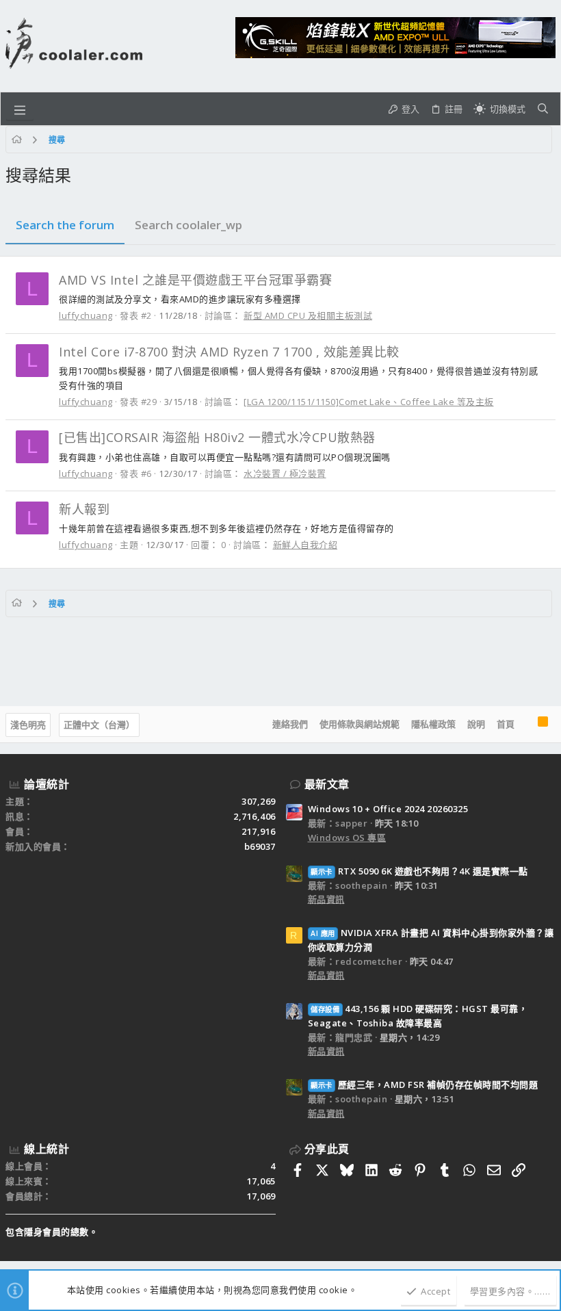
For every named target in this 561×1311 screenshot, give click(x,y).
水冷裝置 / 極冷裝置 (285, 473)
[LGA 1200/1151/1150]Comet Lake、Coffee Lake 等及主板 (369, 401)
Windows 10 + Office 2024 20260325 (388, 809)
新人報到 (84, 509)
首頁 (505, 724)
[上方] (526, 725)
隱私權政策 (433, 724)
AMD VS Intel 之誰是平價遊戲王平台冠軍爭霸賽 (195, 280)
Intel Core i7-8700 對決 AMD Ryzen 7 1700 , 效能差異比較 (229, 351)
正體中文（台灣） (99, 724)
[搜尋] (543, 108)
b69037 (260, 846)
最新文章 (327, 784)
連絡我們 (290, 724)
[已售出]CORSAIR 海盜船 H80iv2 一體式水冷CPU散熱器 (217, 437)
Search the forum (65, 225)
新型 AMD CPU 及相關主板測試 (308, 315)
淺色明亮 (28, 724)
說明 (476, 724)
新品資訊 (326, 899)
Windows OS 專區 (347, 837)
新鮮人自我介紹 (305, 544)
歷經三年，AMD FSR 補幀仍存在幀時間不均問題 (424, 1084)
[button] (20, 108)
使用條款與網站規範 (359, 724)
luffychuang (86, 315)
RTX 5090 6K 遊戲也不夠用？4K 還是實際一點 (419, 871)
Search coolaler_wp (188, 225)
